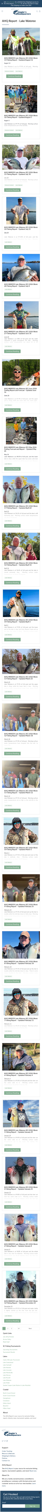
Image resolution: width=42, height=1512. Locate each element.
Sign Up (32, 1506)
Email (4, 1502)
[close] (40, 1493)
